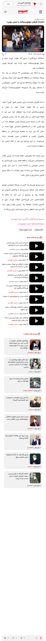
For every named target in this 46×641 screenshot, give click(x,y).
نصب (8, 4)
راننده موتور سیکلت (25, 230)
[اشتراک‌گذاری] (36, 638)
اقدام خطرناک (39, 230)
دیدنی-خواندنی (39, 19)
